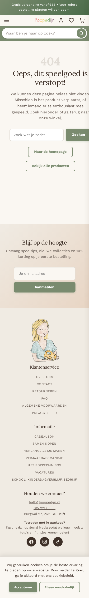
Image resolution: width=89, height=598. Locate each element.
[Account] (61, 20)
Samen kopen (44, 443)
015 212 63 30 (45, 508)
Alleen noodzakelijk (59, 587)
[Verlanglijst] (71, 20)
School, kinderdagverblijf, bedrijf (44, 479)
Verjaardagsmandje (44, 458)
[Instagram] (44, 541)
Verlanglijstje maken (44, 450)
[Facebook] (31, 541)
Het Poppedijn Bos (44, 465)
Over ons (44, 377)
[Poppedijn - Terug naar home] (44, 20)
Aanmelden (44, 287)
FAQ (44, 398)
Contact (44, 384)
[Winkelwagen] (82, 20)
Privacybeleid (44, 413)
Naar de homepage (50, 152)
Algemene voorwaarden (44, 405)
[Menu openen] (6, 20)
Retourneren (44, 391)
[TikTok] (58, 541)
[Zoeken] (81, 33)
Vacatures (44, 472)
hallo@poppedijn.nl (44, 502)
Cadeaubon (44, 436)
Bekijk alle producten (50, 166)
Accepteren (23, 587)
